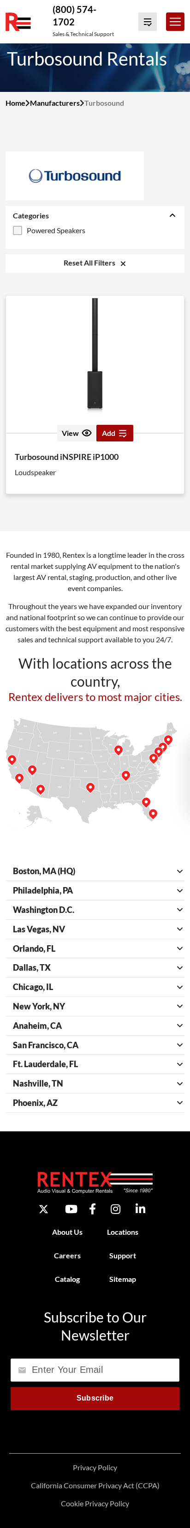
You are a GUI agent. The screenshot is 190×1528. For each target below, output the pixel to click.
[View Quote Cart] (147, 21)
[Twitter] (43, 1209)
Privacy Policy (95, 1467)
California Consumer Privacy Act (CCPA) (95, 1485)
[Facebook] (92, 1208)
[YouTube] (71, 1208)
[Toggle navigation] (175, 21)
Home (15, 102)
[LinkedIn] (140, 1208)
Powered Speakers (56, 230)
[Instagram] (115, 1208)
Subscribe (95, 1398)
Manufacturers (55, 102)
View (70, 433)
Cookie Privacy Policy (95, 1503)
